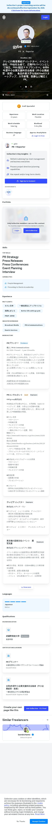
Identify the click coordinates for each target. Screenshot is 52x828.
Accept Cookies (38, 821)
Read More (40, 814)
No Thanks (21, 821)
